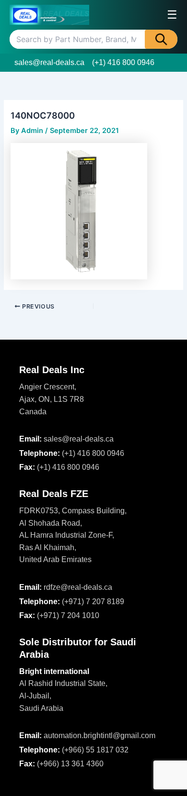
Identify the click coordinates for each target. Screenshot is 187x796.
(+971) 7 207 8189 (93, 601)
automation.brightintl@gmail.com (99, 735)
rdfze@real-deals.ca (78, 587)
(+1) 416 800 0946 (123, 62)
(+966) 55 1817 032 (95, 750)
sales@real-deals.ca (49, 62)
